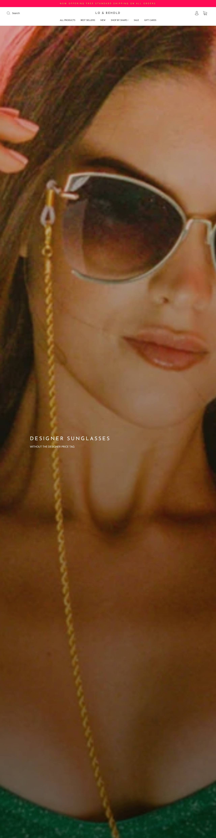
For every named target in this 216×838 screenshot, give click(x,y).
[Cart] (205, 13)
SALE (136, 20)
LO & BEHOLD (107, 13)
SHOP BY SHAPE (119, 20)
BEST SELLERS (88, 20)
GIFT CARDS (150, 20)
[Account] (197, 13)
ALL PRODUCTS (67, 20)
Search (16, 13)
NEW (102, 20)
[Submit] (10, 13)
